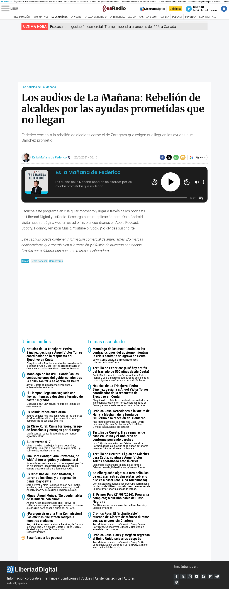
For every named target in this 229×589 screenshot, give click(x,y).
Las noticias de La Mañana (38, 87)
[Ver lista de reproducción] (201, 198)
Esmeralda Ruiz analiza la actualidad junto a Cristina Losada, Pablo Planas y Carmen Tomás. (121, 460)
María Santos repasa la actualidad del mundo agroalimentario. (54, 431)
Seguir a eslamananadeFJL (69, 157)
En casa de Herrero (95, 16)
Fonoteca (190, 16)
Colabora (175, 9)
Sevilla (164, 16)
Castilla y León (148, 16)
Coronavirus (56, 261)
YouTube (196, 576)
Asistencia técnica (108, 578)
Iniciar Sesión (224, 9)
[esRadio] (114, 8)
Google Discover (203, 576)
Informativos (40, 16)
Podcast (177, 16)
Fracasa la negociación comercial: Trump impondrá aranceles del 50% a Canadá (113, 26)
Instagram (190, 576)
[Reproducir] (170, 181)
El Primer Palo (207, 16)
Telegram (217, 576)
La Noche (76, 16)
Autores (129, 578)
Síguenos (200, 157)
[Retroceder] (154, 182)
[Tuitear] (169, 157)
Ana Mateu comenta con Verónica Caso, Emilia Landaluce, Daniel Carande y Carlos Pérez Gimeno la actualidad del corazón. (121, 541)
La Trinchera (117, 16)
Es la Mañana (59, 16)
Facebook (176, 576)
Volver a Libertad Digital (152, 9)
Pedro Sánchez (39, 261)
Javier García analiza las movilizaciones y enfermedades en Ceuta (54, 380)
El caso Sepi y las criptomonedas (104, 2)
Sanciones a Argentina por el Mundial (204, 2)
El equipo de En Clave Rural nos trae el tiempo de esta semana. (54, 399)
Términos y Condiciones (61, 578)
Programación (21, 16)
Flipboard (210, 576)
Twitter (183, 576)
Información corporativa (24, 578)
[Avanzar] (186, 182)
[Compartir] (162, 157)
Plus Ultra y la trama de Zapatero (73, 2)
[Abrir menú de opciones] (203, 182)
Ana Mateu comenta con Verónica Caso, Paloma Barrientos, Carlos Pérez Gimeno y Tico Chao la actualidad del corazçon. (121, 521)
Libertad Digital (90, 569)
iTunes (176, 582)
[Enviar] (176, 157)
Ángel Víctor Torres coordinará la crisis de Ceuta (35, 2)
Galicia (132, 16)
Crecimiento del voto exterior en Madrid (138, 2)
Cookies (86, 578)
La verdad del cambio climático (172, 2)
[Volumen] (196, 182)
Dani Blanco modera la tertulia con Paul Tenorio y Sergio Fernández (121, 501)
